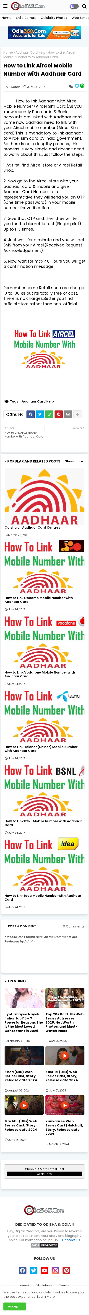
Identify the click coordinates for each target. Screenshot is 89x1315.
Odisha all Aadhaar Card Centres (32, 527)
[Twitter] (40, 414)
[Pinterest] (59, 414)
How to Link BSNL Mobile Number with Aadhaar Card (43, 823)
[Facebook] (30, 414)
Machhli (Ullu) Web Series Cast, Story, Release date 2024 (21, 1125)
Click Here (44, 1174)
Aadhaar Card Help (30, 52)
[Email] (68, 414)
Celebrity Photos (54, 17)
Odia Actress (26, 17)
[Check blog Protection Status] (44, 1247)
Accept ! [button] (14, 1306)
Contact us (71, 1240)
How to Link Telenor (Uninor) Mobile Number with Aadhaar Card (41, 749)
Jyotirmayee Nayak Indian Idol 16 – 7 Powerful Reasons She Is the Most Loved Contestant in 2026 (24, 1022)
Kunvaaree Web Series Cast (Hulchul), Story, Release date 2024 (64, 1127)
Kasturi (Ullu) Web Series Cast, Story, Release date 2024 (61, 1076)
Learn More (46, 1296)
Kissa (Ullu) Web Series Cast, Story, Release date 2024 (21, 1076)
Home (6, 17)
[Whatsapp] (49, 414)
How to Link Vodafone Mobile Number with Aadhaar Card (40, 674)
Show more (74, 461)
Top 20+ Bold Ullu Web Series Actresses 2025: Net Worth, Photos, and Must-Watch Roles (64, 1022)
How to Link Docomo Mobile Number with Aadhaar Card (39, 600)
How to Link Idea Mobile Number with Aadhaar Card (43, 898)
